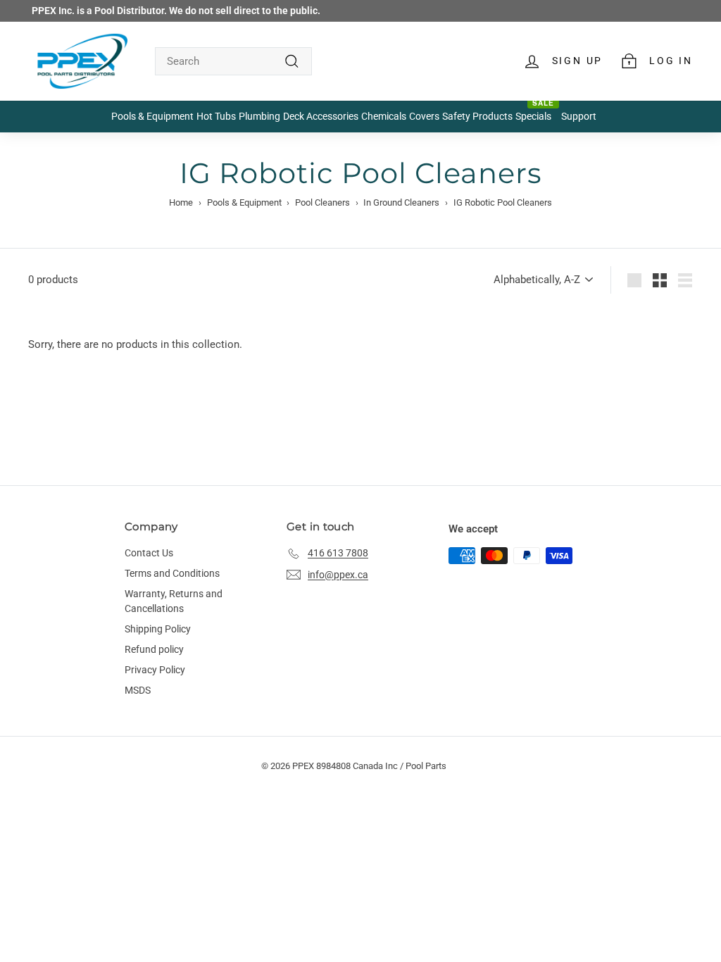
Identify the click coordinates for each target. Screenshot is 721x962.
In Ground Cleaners (401, 202)
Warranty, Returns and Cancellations (173, 601)
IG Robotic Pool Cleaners (502, 202)
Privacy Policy (155, 669)
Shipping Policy (158, 629)
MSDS (138, 690)
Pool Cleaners (322, 202)
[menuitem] (152, 117)
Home (181, 202)
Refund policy (154, 649)
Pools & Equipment (244, 202)
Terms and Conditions (172, 573)
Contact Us (149, 552)
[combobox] (233, 61)
